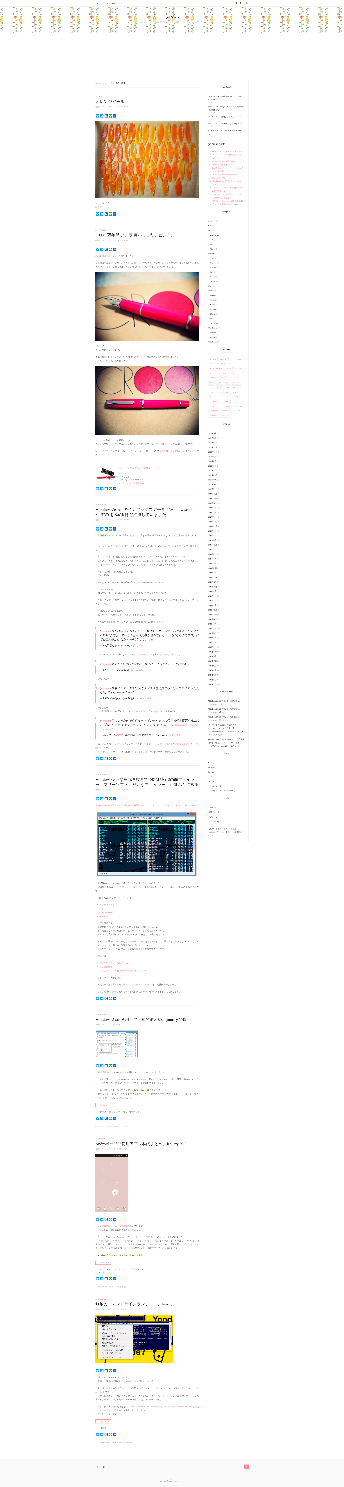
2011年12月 (212, 652)
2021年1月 (212, 466)
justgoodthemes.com (176, 1482)
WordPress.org (213, 821)
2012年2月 (212, 642)
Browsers (219, 364)
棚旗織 (98, 107)
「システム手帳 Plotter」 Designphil (226, 204)
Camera (211, 226)
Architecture (215, 235)
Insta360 (219, 383)
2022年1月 (212, 461)
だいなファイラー (124, 887)
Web (210, 318)
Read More (102, 1105)
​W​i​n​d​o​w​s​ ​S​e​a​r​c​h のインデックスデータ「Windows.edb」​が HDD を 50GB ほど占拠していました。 (145, 512)
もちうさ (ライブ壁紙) (127, 1269)
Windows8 (112, 1126)
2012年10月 (212, 619)
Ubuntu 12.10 (108, 564)
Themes (213, 406)
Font (221, 378)
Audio (212, 258)
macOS (218, 392)
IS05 (114, 1287)
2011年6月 (212, 679)
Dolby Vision (215, 373)
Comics (213, 300)
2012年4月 (212, 638)
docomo (238, 368)
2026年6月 (212, 438)
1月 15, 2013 (137, 645)
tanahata (106, 631)
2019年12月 (212, 494)
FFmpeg (237, 373)
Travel (212, 249)
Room (212, 277)
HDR (237, 378)
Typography (214, 411)
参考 (144, 711)
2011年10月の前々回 (121, 1240)
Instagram (111, 3)
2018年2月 (212, 535)
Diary (210, 230)
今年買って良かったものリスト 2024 (227, 201)
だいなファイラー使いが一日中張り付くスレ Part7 (123, 970)
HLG (211, 383)
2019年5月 (212, 517)
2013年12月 (212, 577)
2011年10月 (212, 661)
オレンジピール (109, 101)
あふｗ (102, 908)
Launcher (100, 1442)
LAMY (212, 387)
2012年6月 (212, 628)
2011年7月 (212, 675)
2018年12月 (212, 526)
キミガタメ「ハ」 (215, 781)
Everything (155, 711)
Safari (237, 397)
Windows (102, 504)
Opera (212, 337)
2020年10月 (212, 475)
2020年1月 (212, 489)
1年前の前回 (103, 1240)
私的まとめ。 (124, 1126)
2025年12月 (212, 443)
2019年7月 (212, 508)
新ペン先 (138, 263)
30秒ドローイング (168, 451)
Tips (120, 1442)
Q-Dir (113, 991)
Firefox (213, 332)
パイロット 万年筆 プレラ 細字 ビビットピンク (141, 468)
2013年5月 (212, 596)
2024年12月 (212, 447)
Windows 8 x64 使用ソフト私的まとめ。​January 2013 (140, 1019)
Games (212, 305)
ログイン (212, 807)
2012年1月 (212, 647)
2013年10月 (212, 587)
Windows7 (226, 411)
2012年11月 (212, 614)
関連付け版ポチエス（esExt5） (138, 984)
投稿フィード (214, 812)
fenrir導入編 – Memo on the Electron (167, 1406)
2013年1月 (212, 605)
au (211, 364)
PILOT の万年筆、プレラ (107, 256)
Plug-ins (227, 397)
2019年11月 (212, 498)
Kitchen (213, 267)
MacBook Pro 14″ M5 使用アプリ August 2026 (225, 124)
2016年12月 (212, 545)
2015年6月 (212, 559)
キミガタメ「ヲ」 (215, 786)
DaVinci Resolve (216, 368)
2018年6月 (212, 531)
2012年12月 (212, 610)
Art (211, 240)
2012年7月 (212, 624)
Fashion (213, 263)
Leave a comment (120, 107)
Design (228, 368)
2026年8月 (212, 433)
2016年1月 (212, 554)
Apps (108, 1287)
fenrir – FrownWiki (139, 1406)
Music (212, 314)
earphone (227, 373)
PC (211, 272)
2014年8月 (212, 573)
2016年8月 (212, 549)
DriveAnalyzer (104, 546)
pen (211, 397)
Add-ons (213, 359)
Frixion (230, 378)
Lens (227, 387)
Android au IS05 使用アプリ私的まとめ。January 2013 (141, 1144)
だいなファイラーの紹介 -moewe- (115, 963)
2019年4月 (212, 522)
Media (210, 291)
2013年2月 (212, 600)
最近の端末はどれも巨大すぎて (113, 1226)
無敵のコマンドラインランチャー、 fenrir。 (135, 1304)
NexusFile (103, 916)
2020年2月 (212, 484)
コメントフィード (215, 817)
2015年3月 (212, 563)
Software (100, 1126)
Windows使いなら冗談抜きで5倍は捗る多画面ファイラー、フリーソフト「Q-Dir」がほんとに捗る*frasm (145, 805)
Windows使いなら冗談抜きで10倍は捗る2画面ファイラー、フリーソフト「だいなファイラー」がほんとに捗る (147, 782)
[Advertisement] (172, 53)
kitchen (236, 383)
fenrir (137, 711)
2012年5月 (212, 633)
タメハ (172, 17)
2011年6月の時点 (151, 1240)
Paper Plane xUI (106, 912)
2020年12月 (212, 470)
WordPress (214, 323)
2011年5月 (212, 684)
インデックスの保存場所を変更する (172, 744)
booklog (211, 763)
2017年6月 (212, 540)
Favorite (211, 253)
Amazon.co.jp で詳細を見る (131, 483)
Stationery (103, 230)
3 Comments (117, 1025)
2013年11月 (212, 582)
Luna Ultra (236, 387)
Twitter (99, 3)
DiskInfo (117, 546)
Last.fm (124, 3)
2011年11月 (212, 656)
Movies (213, 309)
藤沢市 (119, 735)
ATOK (239, 359)
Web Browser (213, 328)
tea (233, 401)
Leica (219, 387)
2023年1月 (212, 457)
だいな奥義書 (105, 966)
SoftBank (213, 401)
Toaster (229, 406)
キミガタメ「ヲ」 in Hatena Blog (221, 791)
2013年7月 (212, 591)
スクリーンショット (143, 654)
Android (101, 1139)
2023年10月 (212, 452)
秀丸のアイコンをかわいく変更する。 (228, 151)
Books (212, 295)
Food (100, 97)
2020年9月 (212, 480)
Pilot (218, 397)
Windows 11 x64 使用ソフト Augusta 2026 (224, 117)
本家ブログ (139, 949)
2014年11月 (212, 568)
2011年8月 (212, 670)
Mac (210, 286)
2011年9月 (212, 665)
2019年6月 (212, 512)
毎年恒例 (102, 1072)
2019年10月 (212, 503)
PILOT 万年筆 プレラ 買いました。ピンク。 (135, 235)
